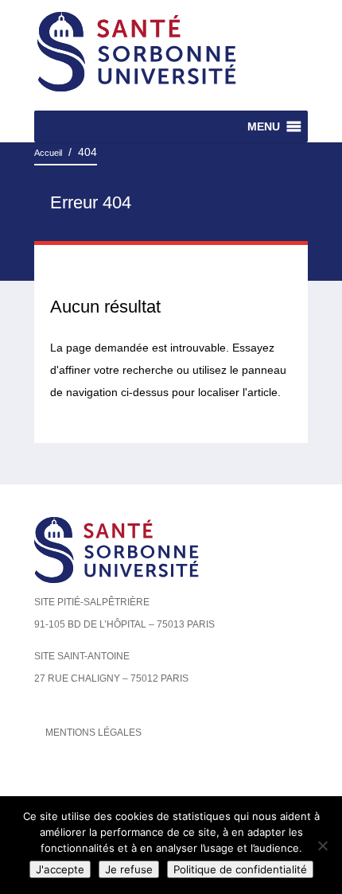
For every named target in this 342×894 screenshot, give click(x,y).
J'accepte (60, 869)
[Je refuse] (322, 845)
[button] (263, 126)
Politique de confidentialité (240, 869)
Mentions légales (93, 732)
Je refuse (129, 869)
